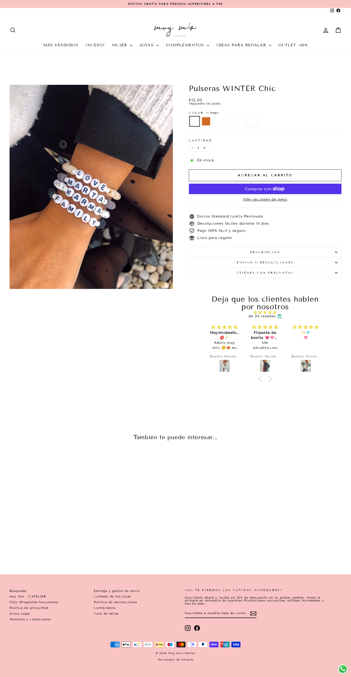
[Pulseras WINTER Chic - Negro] (33, 546)
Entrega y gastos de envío (117, 591)
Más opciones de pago (265, 199)
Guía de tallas (106, 614)
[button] (261, 379)
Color (203, 112)
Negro (194, 121)
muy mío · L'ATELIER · (29, 596)
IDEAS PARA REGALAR (241, 45)
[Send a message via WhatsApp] (343, 669)
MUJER (120, 45)
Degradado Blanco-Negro (240, 121)
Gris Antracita (252, 121)
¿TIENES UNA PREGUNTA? (265, 272)
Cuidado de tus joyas (112, 596)
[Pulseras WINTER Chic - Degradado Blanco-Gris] (52, 546)
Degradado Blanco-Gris (229, 121)
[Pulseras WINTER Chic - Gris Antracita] (65, 546)
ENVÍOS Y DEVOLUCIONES (265, 262)
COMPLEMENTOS (186, 45)
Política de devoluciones (115, 602)
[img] (265, 312)
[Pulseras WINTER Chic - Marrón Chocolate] (39, 546)
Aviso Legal (20, 614)
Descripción (265, 252)
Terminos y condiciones (30, 619)
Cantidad (200, 140)
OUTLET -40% (293, 45)
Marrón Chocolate (206, 121)
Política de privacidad (29, 608)
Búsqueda (18, 591)
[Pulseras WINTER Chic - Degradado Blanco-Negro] (59, 546)
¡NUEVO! (95, 45)
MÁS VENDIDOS (61, 45)
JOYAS (147, 45)
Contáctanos (105, 608)
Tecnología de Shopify (175, 659)
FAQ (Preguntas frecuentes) (34, 602)
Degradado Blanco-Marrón (217, 121)
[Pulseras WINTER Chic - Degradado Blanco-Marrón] (46, 546)
